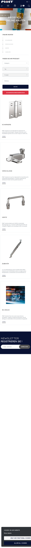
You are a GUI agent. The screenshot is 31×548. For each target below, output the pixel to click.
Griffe (7, 48)
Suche (16, 86)
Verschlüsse (9, 44)
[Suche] (29, 6)
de (27, 1)
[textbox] (15, 63)
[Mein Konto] (15, 6)
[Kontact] (8, 6)
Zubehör (7, 52)
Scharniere (8, 40)
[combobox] (15, 63)
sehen (4, 136)
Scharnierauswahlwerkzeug (15, 92)
